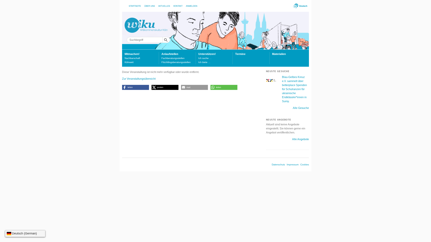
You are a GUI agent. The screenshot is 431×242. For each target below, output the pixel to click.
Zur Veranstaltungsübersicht (139, 78)
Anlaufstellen (169, 54)
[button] (135, 87)
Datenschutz (278, 164)
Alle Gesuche (301, 108)
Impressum (293, 164)
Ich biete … (204, 62)
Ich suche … (205, 58)
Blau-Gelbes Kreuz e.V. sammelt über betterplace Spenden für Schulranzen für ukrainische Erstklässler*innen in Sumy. (294, 89)
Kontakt (178, 5)
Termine (240, 54)
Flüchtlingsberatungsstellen (176, 62)
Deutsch (303, 5)
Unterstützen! (207, 54)
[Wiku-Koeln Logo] (148, 25)
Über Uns (149, 5)
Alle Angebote (300, 139)
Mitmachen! (132, 54)
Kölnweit (129, 62)
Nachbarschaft (132, 58)
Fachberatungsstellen (173, 58)
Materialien (279, 54)
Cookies (304, 164)
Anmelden (191, 5)
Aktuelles (164, 5)
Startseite (135, 5)
